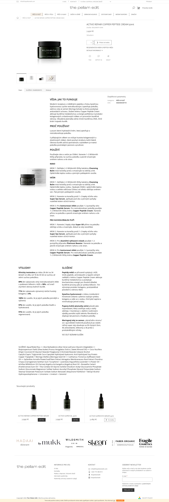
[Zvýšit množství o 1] (94, 41)
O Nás (64, 1)
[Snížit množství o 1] (94, 44)
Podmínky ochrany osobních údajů (65, 478)
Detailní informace (94, 50)
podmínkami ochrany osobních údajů (136, 485)
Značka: (95, 27)
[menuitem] (36, 14)
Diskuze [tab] (48, 90)
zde (114, 500)
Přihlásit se (128, 490)
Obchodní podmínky (60, 476)
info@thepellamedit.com (99, 469)
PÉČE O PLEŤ (120, 100)
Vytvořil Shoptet (147, 498)
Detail (41, 420)
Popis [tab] (20, 90)
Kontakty (73, 1)
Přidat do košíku (104, 42)
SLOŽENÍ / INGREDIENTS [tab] (34, 90)
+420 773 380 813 (97, 472)
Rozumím (120, 500)
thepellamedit (95, 475)
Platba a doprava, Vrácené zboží (91, 1)
